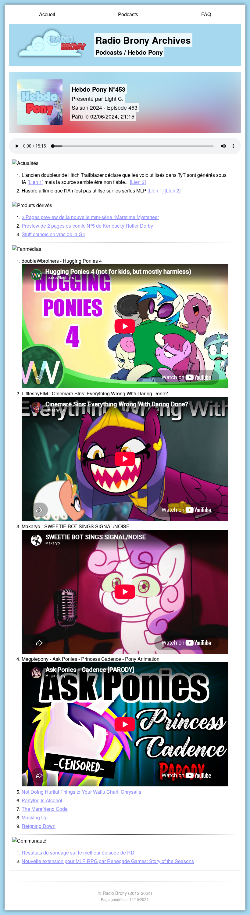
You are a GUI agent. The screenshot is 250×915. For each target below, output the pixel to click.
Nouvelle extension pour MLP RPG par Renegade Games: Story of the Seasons (108, 861)
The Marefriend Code (45, 808)
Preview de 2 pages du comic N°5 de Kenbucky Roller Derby (87, 225)
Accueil (47, 14)
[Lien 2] (138, 181)
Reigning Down (38, 825)
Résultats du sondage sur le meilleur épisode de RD (78, 852)
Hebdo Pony (145, 52)
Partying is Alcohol (42, 800)
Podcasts (128, 14)
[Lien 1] (35, 181)
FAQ (206, 14)
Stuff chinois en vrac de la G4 (53, 234)
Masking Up (35, 817)
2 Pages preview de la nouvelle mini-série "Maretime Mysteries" (90, 217)
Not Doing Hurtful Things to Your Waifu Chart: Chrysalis (81, 791)
